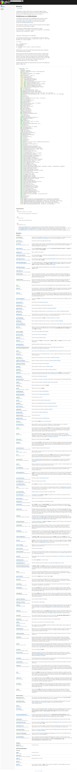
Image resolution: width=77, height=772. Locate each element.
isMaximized (18, 439)
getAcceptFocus (19, 302)
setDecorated (19, 509)
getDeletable (18, 320)
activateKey (18, 243)
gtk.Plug (50, 425)
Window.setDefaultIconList (44, 697)
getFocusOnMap (19, 331)
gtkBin (17, 752)
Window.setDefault (50, 317)
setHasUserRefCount (20, 562)
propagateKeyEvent (20, 472)
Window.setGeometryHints (36, 527)
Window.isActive (34, 425)
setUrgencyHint (19, 661)
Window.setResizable (43, 376)
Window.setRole (47, 382)
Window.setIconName (55, 357)
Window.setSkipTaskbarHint (44, 394)
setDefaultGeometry (20, 521)
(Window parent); (29, 190)
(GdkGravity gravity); (29, 167)
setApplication (19, 501)
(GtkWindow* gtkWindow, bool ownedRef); (30, 73)
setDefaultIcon (19, 719)
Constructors (20, 208)
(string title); (25, 74)
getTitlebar (18, 403)
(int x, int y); (26, 142)
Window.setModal (50, 366)
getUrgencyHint (19, 412)
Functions (18, 235)
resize (17, 487)
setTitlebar (18, 649)
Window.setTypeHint (49, 409)
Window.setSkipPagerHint (44, 391)
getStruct (18, 397)
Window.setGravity (43, 337)
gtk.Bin (40, 764)
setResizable (18, 619)
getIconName (19, 357)
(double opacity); (28, 180)
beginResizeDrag (19, 279)
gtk (18, 8)
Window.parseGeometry (38, 460)
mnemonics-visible (42, 363)
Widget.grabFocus (43, 542)
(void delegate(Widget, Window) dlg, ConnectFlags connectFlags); (40, 202)
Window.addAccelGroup (28, 22)
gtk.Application (37, 305)
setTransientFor (19, 652)
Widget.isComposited (53, 612)
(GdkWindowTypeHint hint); (30, 191)
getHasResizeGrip (19, 344)
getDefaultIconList (20, 697)
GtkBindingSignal (53, 255)
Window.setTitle (47, 400)
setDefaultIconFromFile (21, 722)
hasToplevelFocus (20, 424)
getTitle (17, 400)
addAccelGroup (19, 248)
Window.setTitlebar (52, 403)
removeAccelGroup (20, 478)
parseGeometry (19, 459)
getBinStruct (18, 755)
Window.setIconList (55, 350)
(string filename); (32, 83)
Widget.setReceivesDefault (43, 238)
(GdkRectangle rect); (30, 123)
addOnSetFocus (19, 270)
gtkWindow (18, 745)
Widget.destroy (57, 562)
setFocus (18, 540)
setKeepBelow (19, 593)
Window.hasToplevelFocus (53, 436)
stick (17, 672)
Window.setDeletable (59, 320)
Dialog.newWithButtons (41, 654)
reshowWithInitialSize (20, 484)
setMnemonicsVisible (20, 602)
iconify (17, 427)
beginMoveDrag (19, 273)
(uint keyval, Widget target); (31, 91)
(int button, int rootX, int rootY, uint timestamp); (37, 92)
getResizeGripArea (20, 379)
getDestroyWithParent (20, 323)
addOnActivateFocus (20, 258)
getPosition (18, 372)
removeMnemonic (19, 481)
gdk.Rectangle (68, 379)
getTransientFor (19, 406)
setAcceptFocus (19, 498)
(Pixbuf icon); (30, 82)
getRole (17, 382)
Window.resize (35, 494)
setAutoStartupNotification (21, 714)
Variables (18, 743)
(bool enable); (32, 86)
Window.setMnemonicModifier (55, 360)
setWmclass (18, 665)
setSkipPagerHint (19, 628)
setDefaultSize (19, 525)
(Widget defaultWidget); (29, 158)
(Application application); (31, 155)
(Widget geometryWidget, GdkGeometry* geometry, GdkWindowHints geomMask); (42, 166)
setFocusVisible (19, 548)
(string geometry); (29, 143)
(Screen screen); (27, 184)
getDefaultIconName (20, 701)
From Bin (18, 750)
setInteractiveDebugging (21, 733)
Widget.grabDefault (44, 517)
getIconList (18, 353)
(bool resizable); (28, 182)
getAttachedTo (19, 308)
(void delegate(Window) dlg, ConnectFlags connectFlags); (40, 198)
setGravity (18, 556)
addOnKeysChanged (20, 267)
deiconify (18, 288)
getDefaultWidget (19, 317)
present (17, 464)
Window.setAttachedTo (52, 308)
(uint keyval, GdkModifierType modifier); (35, 141)
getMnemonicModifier (20, 360)
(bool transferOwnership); (32, 71)
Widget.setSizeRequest (66, 488)
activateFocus (19, 240)
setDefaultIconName (20, 729)
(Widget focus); (27, 163)
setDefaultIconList (20, 725)
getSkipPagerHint (19, 391)
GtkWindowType (46, 418)
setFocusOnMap (19, 544)
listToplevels (18, 708)
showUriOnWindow (20, 736)
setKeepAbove (19, 587)
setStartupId (18, 637)
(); (24, 72)
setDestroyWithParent (20, 536)
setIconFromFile (19, 576)
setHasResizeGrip (19, 559)
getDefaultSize (19, 314)
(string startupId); (29, 187)
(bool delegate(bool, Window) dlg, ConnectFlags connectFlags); (41, 200)
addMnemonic (19, 252)
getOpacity (18, 369)
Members (18, 233)
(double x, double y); (27, 75)
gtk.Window (26, 226)
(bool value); (28, 168)
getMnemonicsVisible (20, 363)
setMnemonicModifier (20, 599)
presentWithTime (19, 467)
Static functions (19, 695)
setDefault (18, 515)
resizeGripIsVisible (20, 491)
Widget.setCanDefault (37, 518)
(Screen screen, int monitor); (33, 98)
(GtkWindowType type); (26, 77)
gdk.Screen (38, 385)
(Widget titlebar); (28, 189)
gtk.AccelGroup (26, 21)
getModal (18, 366)
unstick (17, 689)
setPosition (18, 615)
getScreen (18, 385)
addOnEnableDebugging (21, 262)
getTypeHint (18, 409)
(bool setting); (33, 81)
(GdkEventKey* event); (29, 89)
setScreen (18, 625)
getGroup (18, 340)
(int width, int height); (30, 103)
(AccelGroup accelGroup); (30, 90)
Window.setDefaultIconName (60, 701)
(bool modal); (26, 179)
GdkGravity (69, 556)
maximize (18, 442)
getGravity (18, 337)
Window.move (53, 372)
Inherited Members (21, 748)
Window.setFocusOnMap (44, 331)
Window (21, 8)
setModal (18, 605)
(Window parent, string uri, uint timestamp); (37, 203)
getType (17, 705)
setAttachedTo (19, 504)
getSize (17, 388)
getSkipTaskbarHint (20, 394)
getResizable (18, 376)
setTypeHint (18, 658)
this (17, 210)
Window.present (63, 640)
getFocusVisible (19, 334)
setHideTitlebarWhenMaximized (22, 565)
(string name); (31, 85)
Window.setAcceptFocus (44, 302)
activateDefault (19, 237)
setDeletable (18, 530)
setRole (17, 622)
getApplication (19, 305)
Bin (26, 68)
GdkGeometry (39, 553)
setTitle (17, 643)
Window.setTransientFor (53, 406)
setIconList (18, 579)
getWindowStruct (19, 415)
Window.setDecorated (65, 311)
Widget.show (41, 513)
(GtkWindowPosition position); (31, 181)
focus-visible (41, 334)
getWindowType (19, 418)
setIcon (17, 571)
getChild (18, 764)
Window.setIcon (42, 350)
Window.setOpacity (53, 369)
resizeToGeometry (20, 494)
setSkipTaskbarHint (20, 633)
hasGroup (18, 421)
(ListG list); (30, 84)
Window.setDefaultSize (37, 521)
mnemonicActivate (20, 448)
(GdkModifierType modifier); (32, 177)
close (17, 285)
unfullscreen (18, 677)
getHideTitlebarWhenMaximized (22, 347)
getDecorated (19, 311)
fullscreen (18, 292)
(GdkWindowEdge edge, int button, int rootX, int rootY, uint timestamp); (42, 93)
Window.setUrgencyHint (44, 412)
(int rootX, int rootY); (29, 121)
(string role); (26, 183)
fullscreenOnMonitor (20, 298)
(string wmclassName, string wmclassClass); (34, 193)
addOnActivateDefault (20, 255)
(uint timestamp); (29, 145)
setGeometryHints (20, 551)
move (17, 451)
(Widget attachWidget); (30, 156)
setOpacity (18, 610)
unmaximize (18, 683)
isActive (17, 433)
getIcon (17, 350)
